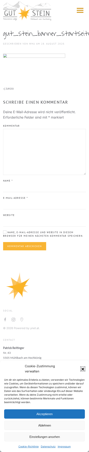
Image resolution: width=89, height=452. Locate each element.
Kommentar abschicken (24, 246)
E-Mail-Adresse (15, 197)
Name (8, 180)
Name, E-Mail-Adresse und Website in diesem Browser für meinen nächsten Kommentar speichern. (43, 234)
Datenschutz (48, 446)
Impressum (64, 446)
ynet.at (34, 328)
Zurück (10, 88)
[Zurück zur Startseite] (27, 10)
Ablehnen (44, 425)
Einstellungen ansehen (44, 437)
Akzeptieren (44, 414)
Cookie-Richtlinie (28, 446)
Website (9, 215)
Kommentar (11, 125)
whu (32, 43)
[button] (83, 369)
